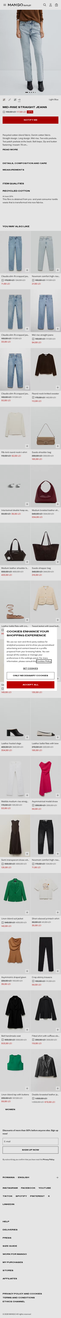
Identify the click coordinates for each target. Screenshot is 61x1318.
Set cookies (30, 668)
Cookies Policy (44, 661)
